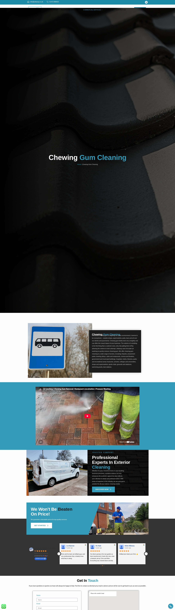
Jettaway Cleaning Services (45, 548)
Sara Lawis (70, 546)
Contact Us (121, 10)
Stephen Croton (130, 546)
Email (38, 603)
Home (56, 10)
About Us (109, 10)
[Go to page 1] (102, 565)
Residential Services (69, 10)
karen (97, 546)
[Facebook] (146, 2)
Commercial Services (92, 10)
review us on (40, 558)
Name (38, 595)
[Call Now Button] (170, 606)
